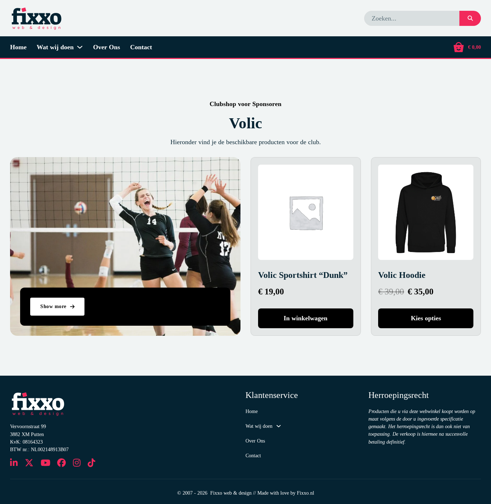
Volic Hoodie (402, 275)
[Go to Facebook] (61, 463)
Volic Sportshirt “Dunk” (303, 275)
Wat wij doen (55, 47)
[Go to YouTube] (45, 463)
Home (18, 47)
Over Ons (106, 47)
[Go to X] (29, 463)
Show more (53, 306)
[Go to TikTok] (91, 463)
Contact (141, 47)
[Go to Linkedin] (14, 463)
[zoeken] (470, 18)
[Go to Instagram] (77, 463)
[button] (305, 318)
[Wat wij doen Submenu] (80, 47)
